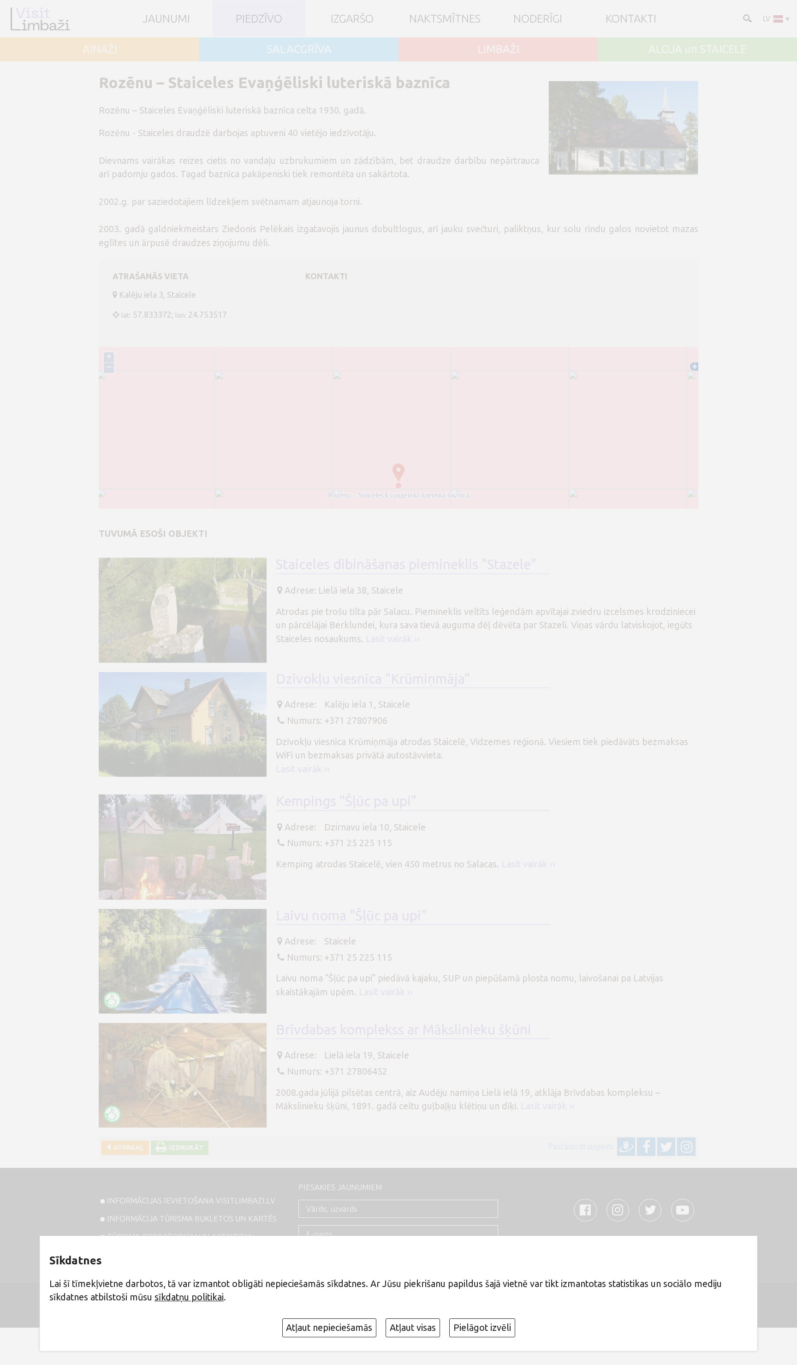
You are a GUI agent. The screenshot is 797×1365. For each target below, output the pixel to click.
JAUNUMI (166, 18)
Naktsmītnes (445, 18)
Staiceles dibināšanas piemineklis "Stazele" (406, 564)
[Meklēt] (746, 18)
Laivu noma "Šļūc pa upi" (351, 915)
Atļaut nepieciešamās (329, 1328)
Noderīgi (537, 18)
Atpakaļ (127, 1147)
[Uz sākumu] (40, 18)
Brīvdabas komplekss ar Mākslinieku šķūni (403, 1029)
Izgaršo (352, 18)
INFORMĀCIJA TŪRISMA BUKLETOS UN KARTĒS (192, 1218)
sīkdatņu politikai (189, 1297)
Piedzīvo (259, 18)
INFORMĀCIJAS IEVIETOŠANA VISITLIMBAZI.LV (191, 1200)
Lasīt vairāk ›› (393, 639)
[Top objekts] (112, 1000)
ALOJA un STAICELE (697, 49)
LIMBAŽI (498, 49)
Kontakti (631, 18)
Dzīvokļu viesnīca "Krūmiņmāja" (373, 678)
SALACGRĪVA (299, 49)
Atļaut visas (413, 1328)
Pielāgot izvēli (482, 1328)
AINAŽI (100, 49)
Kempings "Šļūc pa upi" (346, 801)
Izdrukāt (185, 1147)
